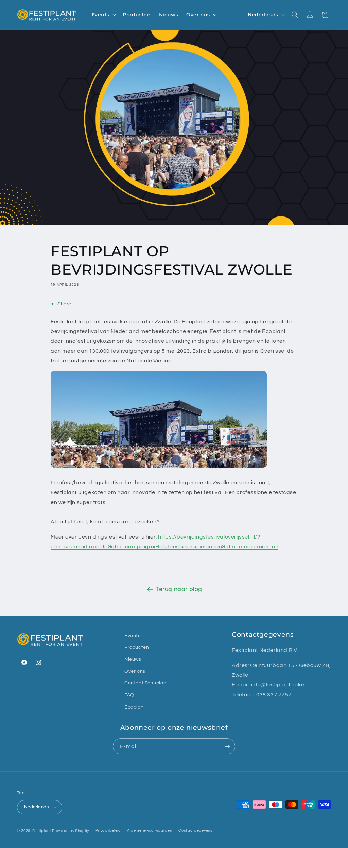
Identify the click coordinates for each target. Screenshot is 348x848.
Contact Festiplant (146, 683)
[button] (103, 14)
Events (132, 635)
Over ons (134, 671)
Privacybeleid (108, 830)
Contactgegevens (195, 830)
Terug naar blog (179, 589)
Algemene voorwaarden (149, 830)
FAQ (129, 695)
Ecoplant (134, 707)
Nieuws (132, 659)
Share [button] (64, 304)
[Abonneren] (227, 746)
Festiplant (42, 831)
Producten (136, 647)
